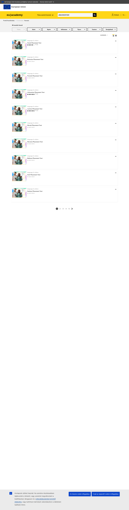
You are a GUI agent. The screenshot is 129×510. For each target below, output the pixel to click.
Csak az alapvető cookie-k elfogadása (105, 494)
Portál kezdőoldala (8, 20)
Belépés (116, 15)
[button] (115, 41)
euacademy (15, 14)
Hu (124, 15)
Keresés (26, 20)
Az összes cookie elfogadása (80, 494)
